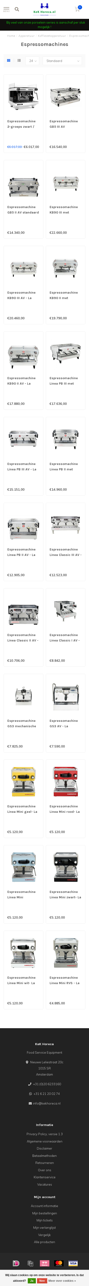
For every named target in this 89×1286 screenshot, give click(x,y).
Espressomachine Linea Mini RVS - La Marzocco (65, 983)
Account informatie (44, 1206)
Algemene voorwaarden (44, 1141)
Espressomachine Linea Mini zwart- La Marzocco (65, 897)
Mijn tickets (45, 1220)
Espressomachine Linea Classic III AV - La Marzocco (66, 554)
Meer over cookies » (62, 1280)
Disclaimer (44, 1148)
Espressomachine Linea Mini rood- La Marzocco (65, 811)
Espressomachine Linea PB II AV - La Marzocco (21, 554)
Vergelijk (44, 1235)
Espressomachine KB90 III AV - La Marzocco (21, 298)
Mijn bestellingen (44, 1213)
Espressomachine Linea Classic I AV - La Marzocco (65, 640)
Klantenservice (45, 1177)
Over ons (44, 1170)
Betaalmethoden (44, 1156)
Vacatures (44, 1184)
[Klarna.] (45, 1263)
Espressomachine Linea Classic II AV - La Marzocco (22, 640)
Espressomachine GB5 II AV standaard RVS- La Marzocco (23, 212)
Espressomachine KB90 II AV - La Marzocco (21, 383)
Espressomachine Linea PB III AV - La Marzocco (21, 469)
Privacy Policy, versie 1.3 (45, 1134)
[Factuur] (30, 1263)
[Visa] (73, 1263)
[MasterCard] (59, 1263)
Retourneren (44, 1163)
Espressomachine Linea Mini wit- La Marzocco (21, 983)
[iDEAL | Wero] (16, 1263)
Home (11, 35)
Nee (42, 1280)
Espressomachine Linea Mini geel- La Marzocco (22, 811)
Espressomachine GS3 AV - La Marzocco (64, 726)
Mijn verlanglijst (44, 1227)
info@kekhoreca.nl (47, 1103)
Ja (31, 1280)
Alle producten (44, 1242)
